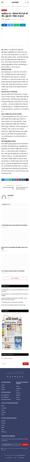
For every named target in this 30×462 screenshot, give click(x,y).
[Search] (28, 2)
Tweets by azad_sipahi (6, 358)
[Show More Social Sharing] (27, 25)
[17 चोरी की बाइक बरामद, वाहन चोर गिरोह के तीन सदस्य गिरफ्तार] (15, 215)
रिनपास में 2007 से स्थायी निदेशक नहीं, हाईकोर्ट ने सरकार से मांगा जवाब (13, 305)
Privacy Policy (25, 448)
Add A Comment (15, 278)
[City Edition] (11, 333)
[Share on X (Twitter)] (10, 25)
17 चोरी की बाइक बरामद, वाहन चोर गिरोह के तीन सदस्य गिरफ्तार (14, 225)
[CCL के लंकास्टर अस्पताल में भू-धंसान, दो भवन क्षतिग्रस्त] (15, 261)
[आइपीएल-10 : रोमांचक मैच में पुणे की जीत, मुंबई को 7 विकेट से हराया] (15, 37)
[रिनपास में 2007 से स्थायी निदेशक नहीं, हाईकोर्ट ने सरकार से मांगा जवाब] (15, 237)
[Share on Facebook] (4, 25)
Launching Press (21, 455)
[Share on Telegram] (23, 25)
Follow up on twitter (7, 354)
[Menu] (2, 2)
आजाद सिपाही (8, 19)
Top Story (4, 10)
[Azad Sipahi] (15, 2)
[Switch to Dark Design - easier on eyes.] (26, 2)
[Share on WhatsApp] (16, 25)
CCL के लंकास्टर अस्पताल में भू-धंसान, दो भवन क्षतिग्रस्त (12, 271)
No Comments (21, 19)
